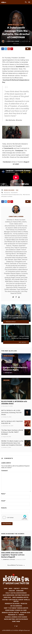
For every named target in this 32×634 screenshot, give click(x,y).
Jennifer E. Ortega (9, 559)
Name (3, 494)
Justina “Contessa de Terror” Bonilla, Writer (16, 600)
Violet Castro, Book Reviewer (16, 593)
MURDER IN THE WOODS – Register (16, 603)
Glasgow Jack (25, 612)
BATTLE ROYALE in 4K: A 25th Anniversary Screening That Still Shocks (11, 412)
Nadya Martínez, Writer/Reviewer (16, 619)
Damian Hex (8, 372)
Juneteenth (15, 192)
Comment (4, 470)
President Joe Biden (7, 196)
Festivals (24, 588)
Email (3, 501)
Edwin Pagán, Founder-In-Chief (16, 610)
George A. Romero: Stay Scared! (16, 617)
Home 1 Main (16, 621)
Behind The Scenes (13, 24)
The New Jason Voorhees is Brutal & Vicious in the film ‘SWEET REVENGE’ (12, 432)
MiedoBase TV (12, 615)
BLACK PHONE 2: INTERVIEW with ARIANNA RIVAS (14, 403)
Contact (17, 588)
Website (4, 508)
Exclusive (6, 380)
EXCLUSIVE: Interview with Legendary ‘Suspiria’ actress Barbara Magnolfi (12, 555)
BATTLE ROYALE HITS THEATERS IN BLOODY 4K (12, 422)
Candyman (7, 192)
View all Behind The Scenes (15, 565)
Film (22, 24)
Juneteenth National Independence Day (12, 194)
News (10, 588)
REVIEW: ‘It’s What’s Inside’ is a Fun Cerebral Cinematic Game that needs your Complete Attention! (12, 443)
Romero (21, 615)
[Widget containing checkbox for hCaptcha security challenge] (14, 517)
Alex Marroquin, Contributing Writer (16, 595)
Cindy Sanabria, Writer (20, 597)
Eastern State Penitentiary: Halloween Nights (15, 368)
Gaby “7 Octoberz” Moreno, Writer (16, 608)
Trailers (11, 590)
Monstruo (7, 597)
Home (5, 588)
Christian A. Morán (13, 41)
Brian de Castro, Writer (10, 612)
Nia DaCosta (27, 194)
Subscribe (20, 590)
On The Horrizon (16, 606)
